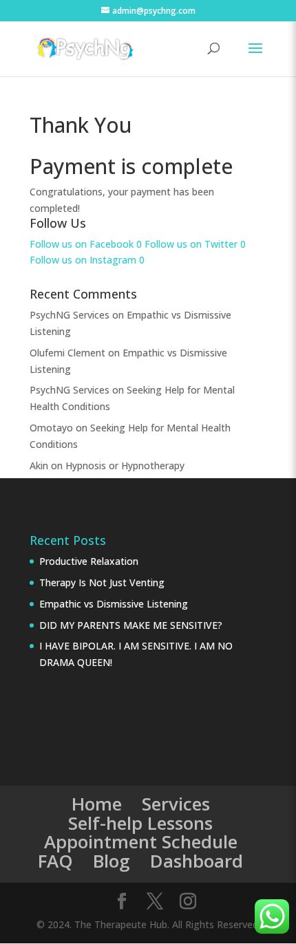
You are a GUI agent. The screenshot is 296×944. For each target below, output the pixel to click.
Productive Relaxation (88, 561)
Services (176, 803)
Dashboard (196, 860)
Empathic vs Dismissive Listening (113, 603)
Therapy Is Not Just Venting (102, 582)
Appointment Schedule (140, 841)
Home (97, 803)
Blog (111, 860)
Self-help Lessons (140, 823)
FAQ (55, 860)
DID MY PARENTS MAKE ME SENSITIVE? (130, 625)
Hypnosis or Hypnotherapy (124, 465)
